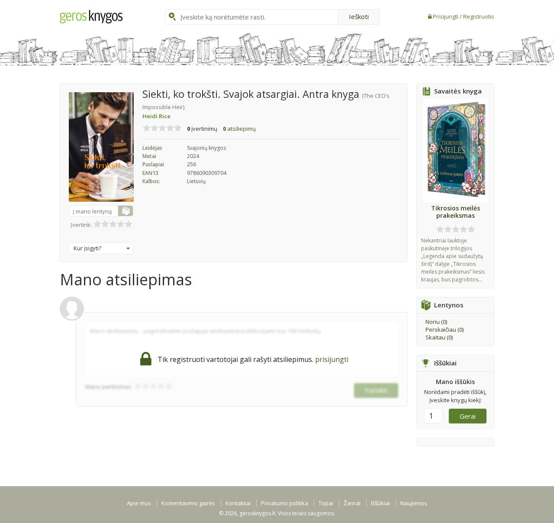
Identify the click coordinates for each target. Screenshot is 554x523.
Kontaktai (238, 503)
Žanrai (352, 503)
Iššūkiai (380, 503)
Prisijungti (446, 16)
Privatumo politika (284, 503)
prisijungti (331, 359)
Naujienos (413, 503)
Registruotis (478, 16)
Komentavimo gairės (188, 503)
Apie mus (139, 503)
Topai (326, 503)
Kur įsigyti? (87, 248)
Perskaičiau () (444, 329)
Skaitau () (439, 337)
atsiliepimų (239, 128)
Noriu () (436, 322)
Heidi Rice (156, 116)
